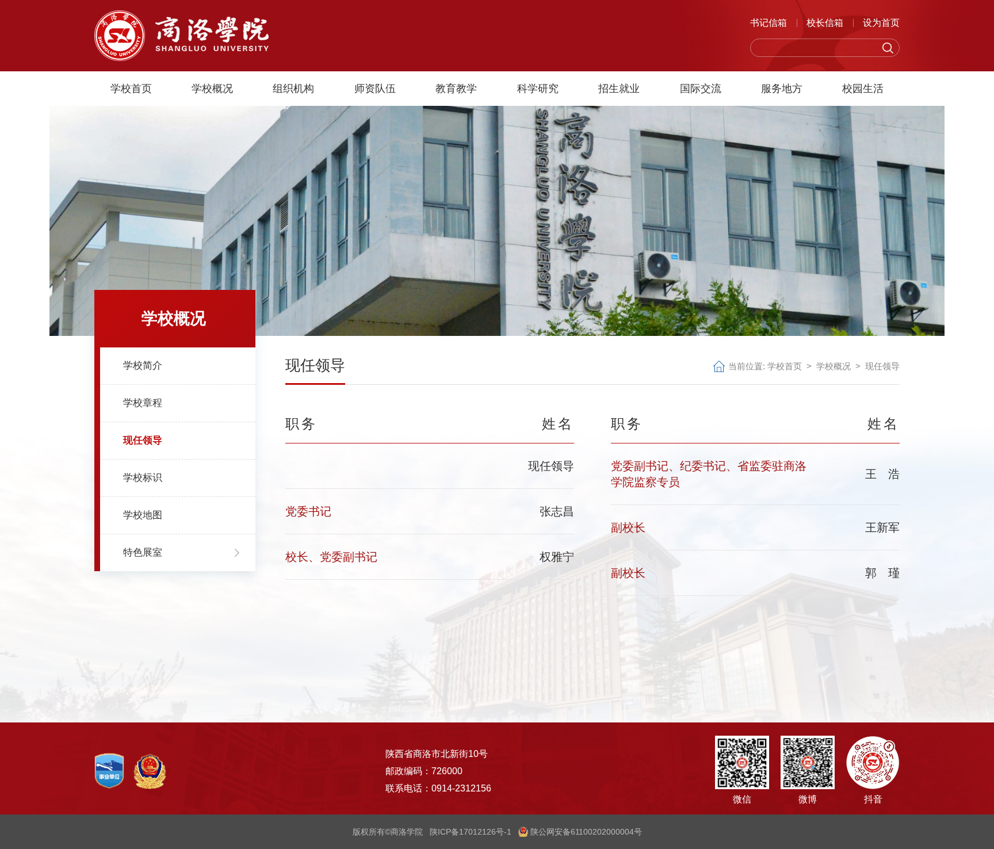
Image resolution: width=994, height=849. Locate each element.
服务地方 (781, 88)
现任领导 (882, 366)
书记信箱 (768, 23)
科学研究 (538, 88)
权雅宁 (557, 556)
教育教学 (456, 88)
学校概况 (212, 88)
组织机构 (293, 88)
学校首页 (131, 88)
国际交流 (700, 88)
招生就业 (619, 88)
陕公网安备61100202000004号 (585, 831)
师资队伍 (375, 88)
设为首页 (881, 23)
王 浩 (882, 474)
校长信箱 (824, 23)
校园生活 (863, 88)
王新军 (882, 527)
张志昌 (557, 511)
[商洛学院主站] (181, 35)
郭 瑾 (882, 573)
